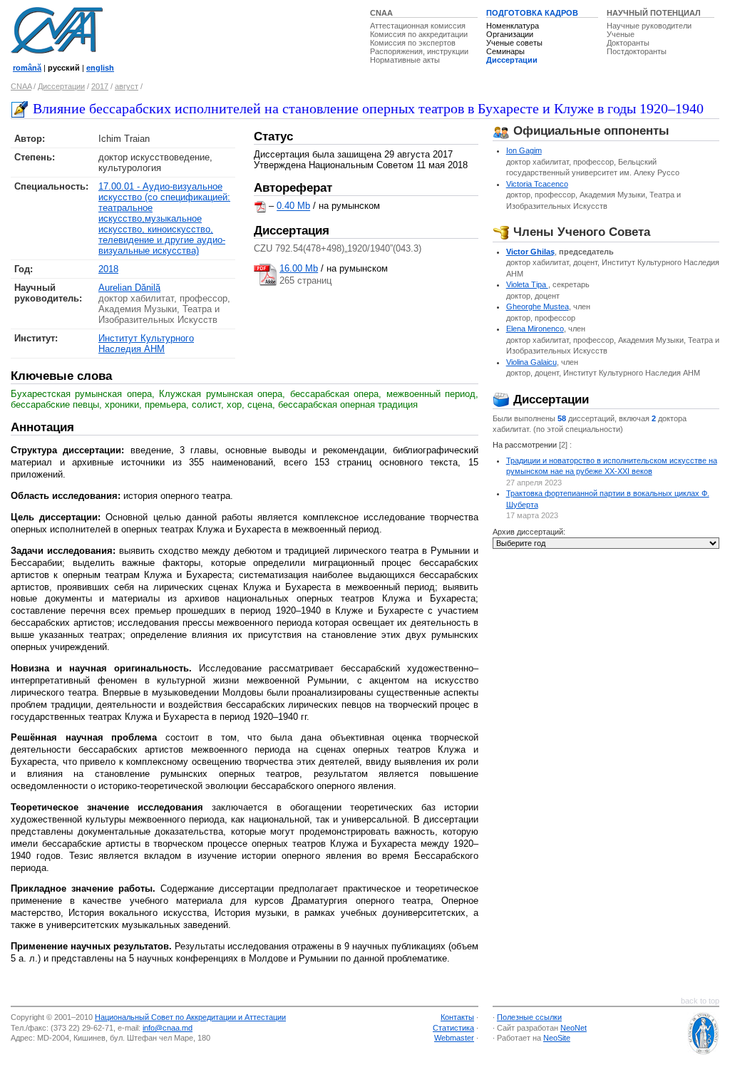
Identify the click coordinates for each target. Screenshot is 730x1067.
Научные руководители (649, 25)
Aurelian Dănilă (129, 287)
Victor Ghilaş (530, 251)
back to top (700, 1000)
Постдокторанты (637, 51)
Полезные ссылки (529, 1017)
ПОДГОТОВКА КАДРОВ (532, 13)
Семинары (505, 51)
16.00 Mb (298, 268)
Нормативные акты (405, 60)
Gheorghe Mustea (537, 306)
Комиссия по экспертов (413, 42)
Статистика (453, 1028)
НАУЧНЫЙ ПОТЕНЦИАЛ (654, 13)
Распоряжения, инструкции (419, 51)
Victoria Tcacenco (537, 184)
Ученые (620, 34)
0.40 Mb (293, 206)
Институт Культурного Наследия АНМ (146, 343)
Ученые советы (514, 42)
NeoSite (556, 1038)
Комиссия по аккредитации (419, 34)
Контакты (457, 1017)
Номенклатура (512, 25)
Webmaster (454, 1038)
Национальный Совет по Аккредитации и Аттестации (190, 1017)
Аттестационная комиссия (418, 25)
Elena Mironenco (535, 328)
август (126, 86)
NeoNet (573, 1028)
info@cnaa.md (167, 1028)
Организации (509, 34)
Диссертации (512, 60)
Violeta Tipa (527, 284)
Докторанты (628, 42)
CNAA (381, 13)
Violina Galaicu (531, 362)
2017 (99, 86)
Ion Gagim (524, 150)
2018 (108, 269)
